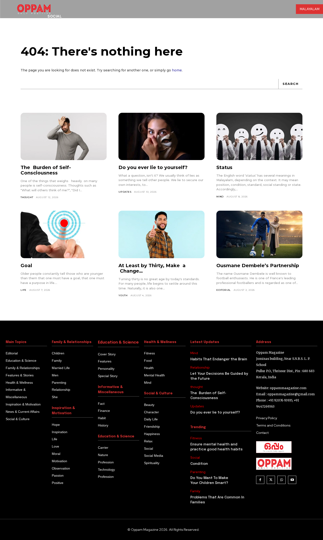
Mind (220, 196)
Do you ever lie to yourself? (153, 167)
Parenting (197, 472)
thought (27, 197)
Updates (124, 191)
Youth (123, 295)
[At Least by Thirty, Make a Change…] (161, 234)
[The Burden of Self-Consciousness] (64, 136)
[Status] (259, 136)
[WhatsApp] (281, 480)
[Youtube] (292, 480)
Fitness (196, 438)
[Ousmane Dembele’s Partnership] (259, 234)
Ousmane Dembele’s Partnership (257, 265)
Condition (199, 464)
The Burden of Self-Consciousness (46, 170)
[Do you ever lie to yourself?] (161, 136)
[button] (282, 33)
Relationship (200, 368)
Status (224, 167)
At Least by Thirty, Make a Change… (152, 268)
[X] (271, 480)
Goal (26, 265)
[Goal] (64, 234)
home (177, 70)
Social (195, 458)
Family (195, 491)
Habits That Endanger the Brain (218, 359)
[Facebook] (260, 480)
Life (23, 290)
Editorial (223, 290)
